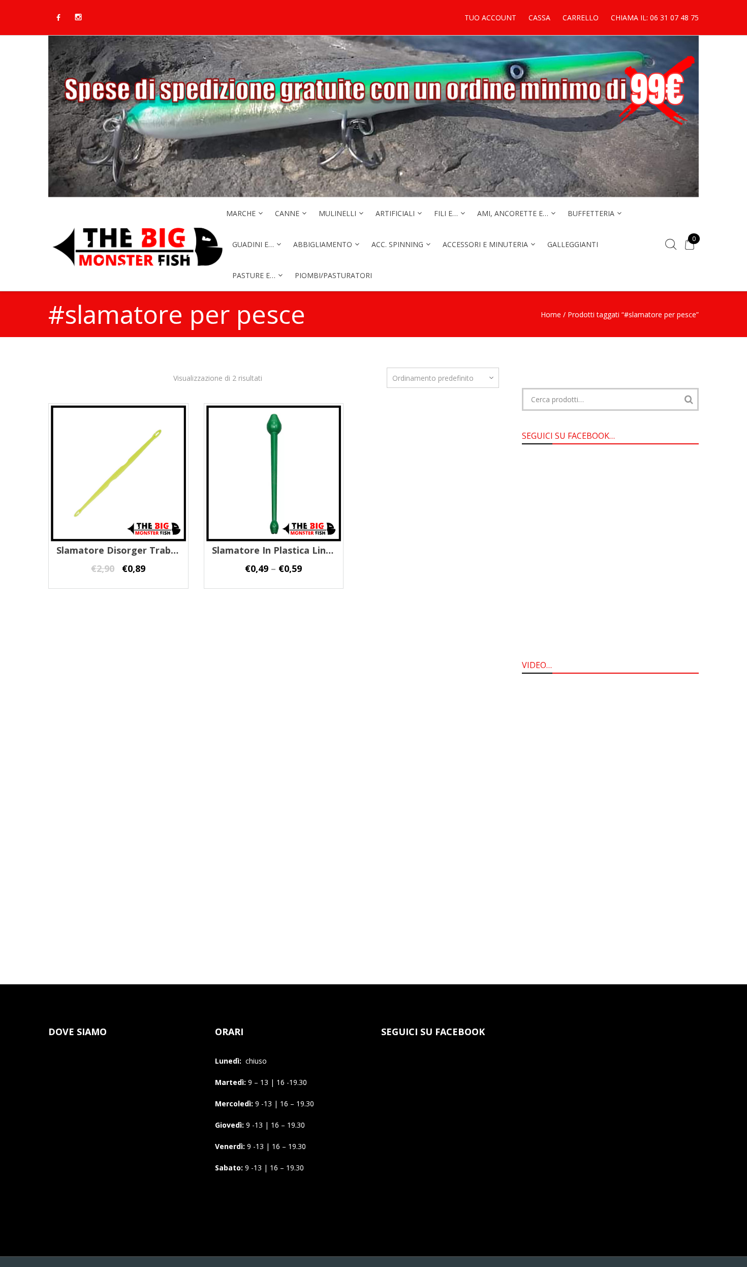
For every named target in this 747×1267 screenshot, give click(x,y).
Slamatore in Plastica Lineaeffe (283, 550)
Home (551, 314)
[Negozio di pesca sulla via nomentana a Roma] (137, 273)
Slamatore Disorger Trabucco (124, 550)
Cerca (688, 399)
